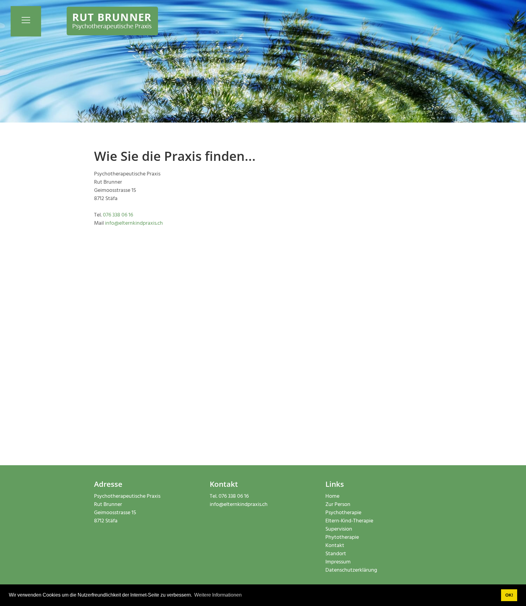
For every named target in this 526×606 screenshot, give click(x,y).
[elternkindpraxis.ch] (112, 21)
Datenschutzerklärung (351, 570)
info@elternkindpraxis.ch (134, 223)
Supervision (338, 529)
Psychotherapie (343, 512)
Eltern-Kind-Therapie (349, 521)
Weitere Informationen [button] (218, 594)
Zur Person (337, 504)
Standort (335, 553)
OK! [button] (509, 595)
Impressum (338, 562)
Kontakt (334, 545)
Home (332, 496)
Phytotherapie (342, 537)
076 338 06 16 (118, 215)
